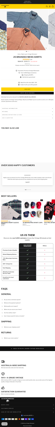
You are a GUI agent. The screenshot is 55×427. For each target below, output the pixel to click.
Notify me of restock (27, 93)
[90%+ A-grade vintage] (3, 374)
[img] (26, 59)
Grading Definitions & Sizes (12, 114)
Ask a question (7, 117)
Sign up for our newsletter (11, 412)
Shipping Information (10, 108)
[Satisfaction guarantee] (3, 388)
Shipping (17, 65)
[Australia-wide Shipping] (3, 361)
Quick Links (5, 404)
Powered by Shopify (27, 425)
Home (19, 54)
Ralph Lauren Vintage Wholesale (29, 54)
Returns (5, 111)
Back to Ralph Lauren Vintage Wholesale (28, 348)
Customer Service (7, 408)
